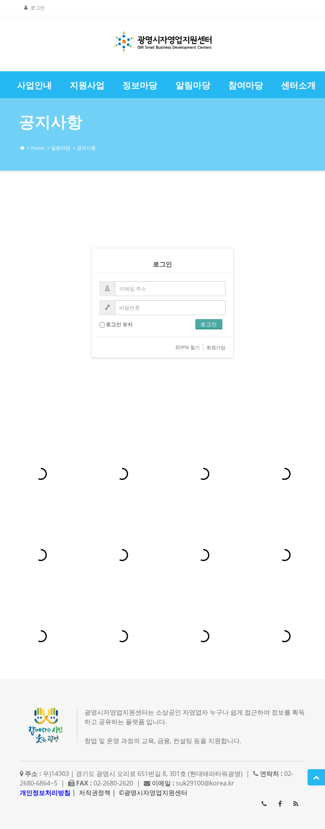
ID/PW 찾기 (188, 347)
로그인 (38, 7)
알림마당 (60, 148)
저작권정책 (95, 792)
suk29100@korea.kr (205, 783)
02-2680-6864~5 (264, 803)
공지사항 (86, 148)
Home (37, 148)
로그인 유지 (119, 324)
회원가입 (216, 347)
